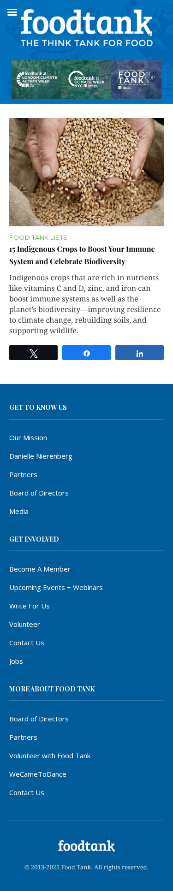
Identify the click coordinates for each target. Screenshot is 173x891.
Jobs (16, 661)
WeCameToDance (37, 774)
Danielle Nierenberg (40, 455)
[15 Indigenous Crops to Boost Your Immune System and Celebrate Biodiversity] (86, 172)
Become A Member (40, 568)
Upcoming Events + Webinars (56, 587)
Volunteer (24, 624)
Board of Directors (39, 492)
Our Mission (28, 437)
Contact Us (26, 642)
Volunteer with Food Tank (49, 755)
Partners (23, 474)
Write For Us (29, 605)
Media (19, 511)
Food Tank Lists (38, 238)
